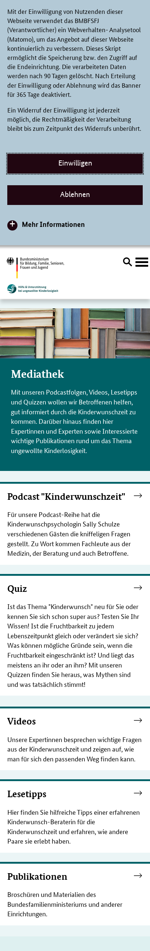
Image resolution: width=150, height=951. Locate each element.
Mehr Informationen (53, 224)
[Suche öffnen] (127, 263)
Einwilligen (75, 163)
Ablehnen (75, 194)
